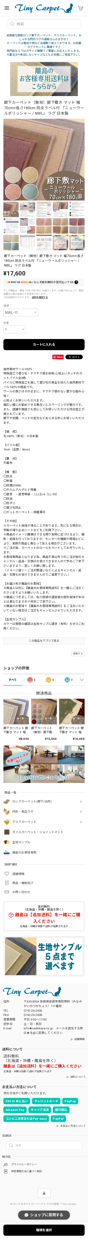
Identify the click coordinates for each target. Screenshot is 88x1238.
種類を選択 (44, 1230)
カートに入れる (44, 344)
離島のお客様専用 (24, 852)
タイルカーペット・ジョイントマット (37, 832)
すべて (13, 679)
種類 (6, 305)
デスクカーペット (24, 822)
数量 (6, 322)
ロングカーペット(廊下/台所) (32, 801)
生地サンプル (21, 842)
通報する (78, 653)
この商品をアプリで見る (44, 640)
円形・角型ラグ (22, 811)
